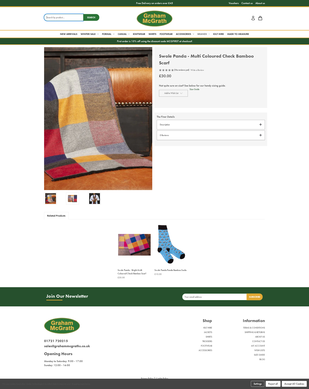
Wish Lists (259, 350)
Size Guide (194, 89)
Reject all (273, 383)
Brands (202, 34)
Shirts (152, 34)
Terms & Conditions (254, 327)
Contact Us (258, 341)
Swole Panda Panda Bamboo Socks (170, 270)
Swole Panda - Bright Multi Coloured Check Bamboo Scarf (132, 272)
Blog (262, 359)
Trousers (207, 341)
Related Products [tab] (56, 215)
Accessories (183, 34)
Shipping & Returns (255, 332)
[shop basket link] (260, 18)
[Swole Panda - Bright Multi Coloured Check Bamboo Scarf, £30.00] (134, 244)
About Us (260, 336)
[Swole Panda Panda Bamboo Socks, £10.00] (171, 244)
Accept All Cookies (294, 383)
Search (91, 17)
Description (165, 124)
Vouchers (234, 3)
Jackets (208, 332)
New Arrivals (68, 34)
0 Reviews (164, 135)
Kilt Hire (218, 34)
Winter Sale (88, 34)
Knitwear (139, 34)
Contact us (247, 3)
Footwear (166, 34)
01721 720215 (56, 341)
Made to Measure (238, 34)
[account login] (253, 19)
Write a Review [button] (197, 70)
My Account (258, 345)
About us (260, 3)
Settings (258, 383)
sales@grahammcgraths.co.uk (67, 346)
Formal (106, 34)
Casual (122, 34)
